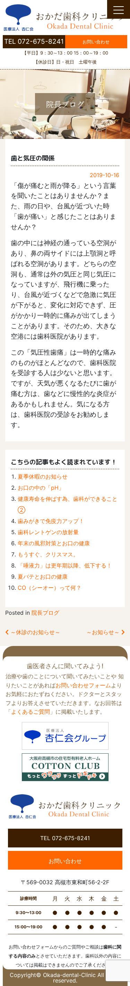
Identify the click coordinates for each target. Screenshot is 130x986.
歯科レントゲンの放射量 (48, 532)
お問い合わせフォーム (83, 685)
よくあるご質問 (30, 711)
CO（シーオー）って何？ (49, 587)
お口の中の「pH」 (41, 487)
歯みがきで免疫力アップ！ (51, 520)
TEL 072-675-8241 (34, 41)
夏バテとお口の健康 (43, 576)
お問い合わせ (96, 41)
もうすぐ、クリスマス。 (48, 554)
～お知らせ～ (103, 632)
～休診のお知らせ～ (34, 632)
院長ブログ (45, 612)
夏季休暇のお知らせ (43, 476)
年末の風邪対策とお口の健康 (54, 543)
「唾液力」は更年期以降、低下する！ (65, 565)
